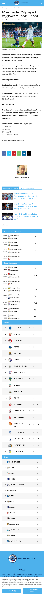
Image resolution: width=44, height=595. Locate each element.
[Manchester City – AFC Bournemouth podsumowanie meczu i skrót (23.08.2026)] (7, 196)
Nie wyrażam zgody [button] (32, 591)
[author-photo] (22, 175)
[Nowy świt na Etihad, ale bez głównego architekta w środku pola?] (7, 216)
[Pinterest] (14, 153)
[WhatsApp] (19, 153)
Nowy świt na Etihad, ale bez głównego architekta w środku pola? (26, 216)
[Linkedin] (24, 153)
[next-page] (7, 224)
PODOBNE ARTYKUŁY (10, 188)
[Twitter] (9, 153)
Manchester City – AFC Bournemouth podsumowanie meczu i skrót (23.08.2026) (26, 196)
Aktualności (16, 8)
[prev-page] (3, 224)
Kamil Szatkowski (11, 20)
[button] (41, 3)
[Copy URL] (29, 153)
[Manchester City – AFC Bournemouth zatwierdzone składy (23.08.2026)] (7, 206)
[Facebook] (4, 153)
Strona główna (6, 8)
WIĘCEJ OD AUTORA (27, 188)
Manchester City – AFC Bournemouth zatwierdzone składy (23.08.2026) (25, 206)
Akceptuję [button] (11, 591)
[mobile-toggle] (3, 3)
